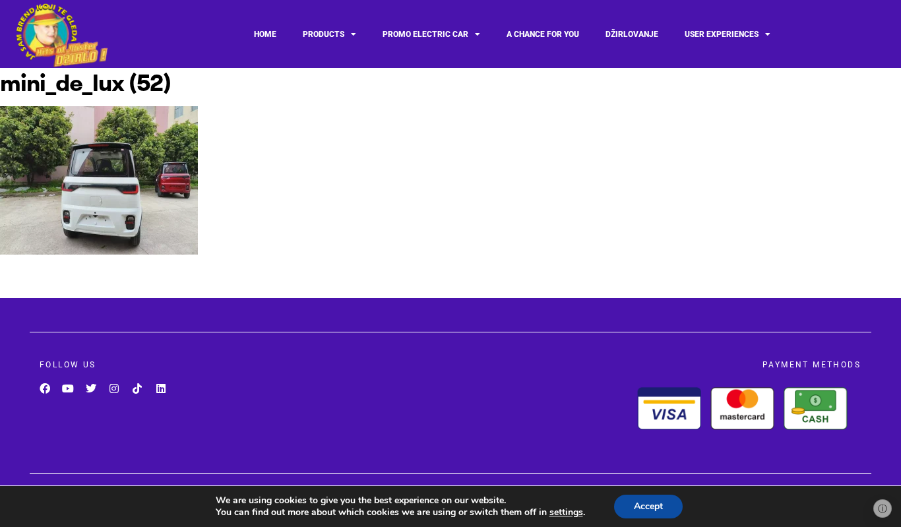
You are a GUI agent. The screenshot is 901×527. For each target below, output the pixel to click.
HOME (265, 34)
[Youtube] (67, 388)
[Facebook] (44, 388)
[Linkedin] (160, 388)
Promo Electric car (425, 34)
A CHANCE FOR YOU (543, 34)
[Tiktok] (137, 388)
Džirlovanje (632, 34)
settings (566, 512)
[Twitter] (90, 388)
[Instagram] (114, 388)
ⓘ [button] (882, 508)
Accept (648, 506)
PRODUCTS (323, 34)
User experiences (722, 34)
